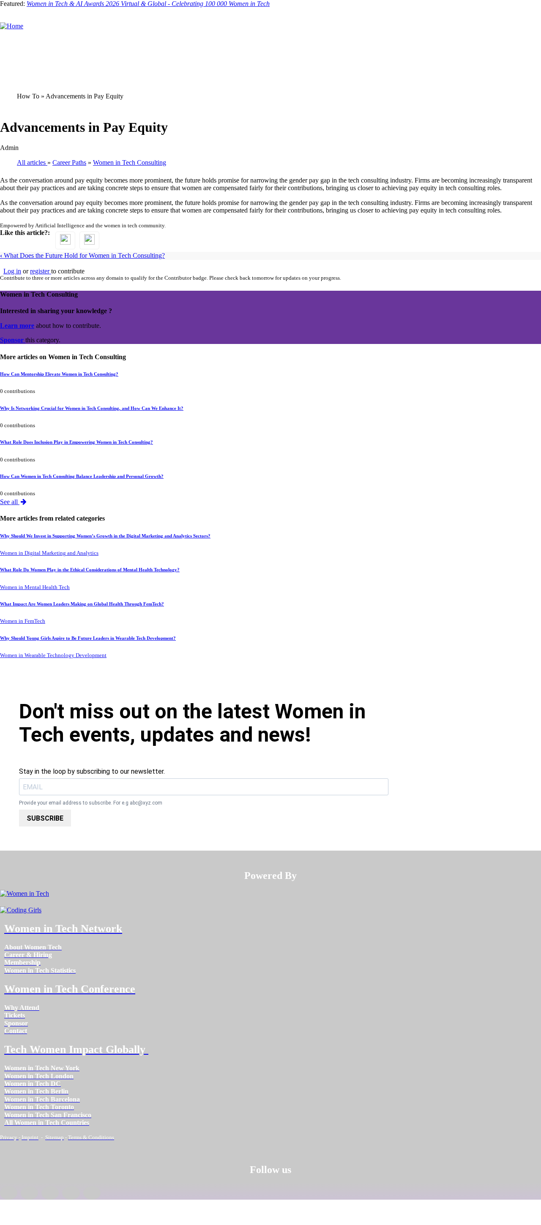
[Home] (11, 26)
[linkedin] (29, 1193)
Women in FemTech (22, 621)
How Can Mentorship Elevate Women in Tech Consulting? (59, 374)
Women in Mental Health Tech (35, 587)
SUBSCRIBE (45, 818)
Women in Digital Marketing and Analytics (49, 553)
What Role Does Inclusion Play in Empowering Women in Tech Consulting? (76, 442)
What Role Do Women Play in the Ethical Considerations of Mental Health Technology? (90, 569)
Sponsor (12, 340)
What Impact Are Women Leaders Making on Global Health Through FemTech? (82, 603)
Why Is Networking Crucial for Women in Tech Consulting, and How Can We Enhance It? (91, 408)
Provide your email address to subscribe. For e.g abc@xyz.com (90, 803)
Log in (12, 271)
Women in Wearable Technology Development (53, 655)
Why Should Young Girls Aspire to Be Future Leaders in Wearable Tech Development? (88, 638)
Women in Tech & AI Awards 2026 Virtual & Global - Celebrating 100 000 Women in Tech (148, 3)
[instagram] (50, 1193)
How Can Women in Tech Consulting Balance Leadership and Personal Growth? (82, 476)
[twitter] (70, 1193)
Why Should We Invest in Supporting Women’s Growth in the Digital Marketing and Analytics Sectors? (105, 535)
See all (9, 501)
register (40, 271)
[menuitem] (33, 947)
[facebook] (8, 1193)
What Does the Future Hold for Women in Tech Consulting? (82, 255)
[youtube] (92, 1193)
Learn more (17, 325)
